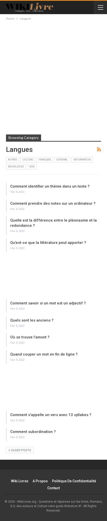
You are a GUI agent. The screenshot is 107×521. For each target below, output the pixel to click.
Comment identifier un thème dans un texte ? (50, 186)
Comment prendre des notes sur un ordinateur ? (53, 203)
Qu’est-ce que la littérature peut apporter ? (48, 242)
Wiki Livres (19, 481)
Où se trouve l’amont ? (30, 337)
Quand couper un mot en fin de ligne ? (44, 354)
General (62, 159)
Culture (27, 159)
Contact (53, 488)
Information (82, 159)
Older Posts (20, 450)
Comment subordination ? (33, 431)
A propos (40, 481)
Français (45, 159)
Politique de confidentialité (74, 481)
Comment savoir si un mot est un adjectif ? (48, 303)
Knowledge (16, 166)
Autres (12, 159)
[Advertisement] (53, 77)
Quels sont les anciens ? (32, 320)
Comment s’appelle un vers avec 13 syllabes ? (50, 415)
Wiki (32, 166)
